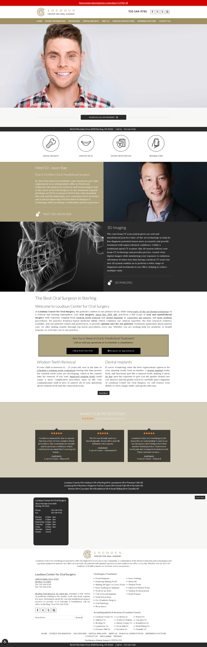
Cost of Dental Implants (105, 594)
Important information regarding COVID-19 (103, 2)
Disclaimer (105, 636)
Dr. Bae (109, 376)
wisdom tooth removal (88, 317)
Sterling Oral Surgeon (45, 594)
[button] (51, 521)
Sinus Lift (132, 581)
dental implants (114, 317)
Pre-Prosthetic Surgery (105, 600)
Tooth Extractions (103, 597)
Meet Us (105, 21)
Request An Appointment (122, 351)
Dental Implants (91, 21)
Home (39, 21)
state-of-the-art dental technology (151, 311)
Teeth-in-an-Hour (103, 591)
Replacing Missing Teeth (106, 581)
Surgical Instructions (123, 21)
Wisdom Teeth (134, 584)
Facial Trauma (134, 594)
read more (56, 456)
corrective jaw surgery (139, 317)
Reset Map (200, 497)
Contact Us (164, 21)
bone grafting (164, 317)
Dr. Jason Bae (62, 594)
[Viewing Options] (5, 642)
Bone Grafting (134, 578)
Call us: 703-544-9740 (83, 351)
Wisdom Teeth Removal (138, 591)
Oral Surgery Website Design (97, 640)
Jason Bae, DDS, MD (106, 314)
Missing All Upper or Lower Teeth (110, 584)
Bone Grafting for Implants (107, 588)
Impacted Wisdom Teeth (139, 588)
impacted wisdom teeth (82, 376)
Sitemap (118, 636)
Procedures (74, 21)
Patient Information (55, 21)
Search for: (40, 617)
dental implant (155, 370)
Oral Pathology (102, 603)
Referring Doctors (147, 21)
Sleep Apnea (100, 606)
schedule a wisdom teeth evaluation (56, 370)
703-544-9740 (137, 11)
